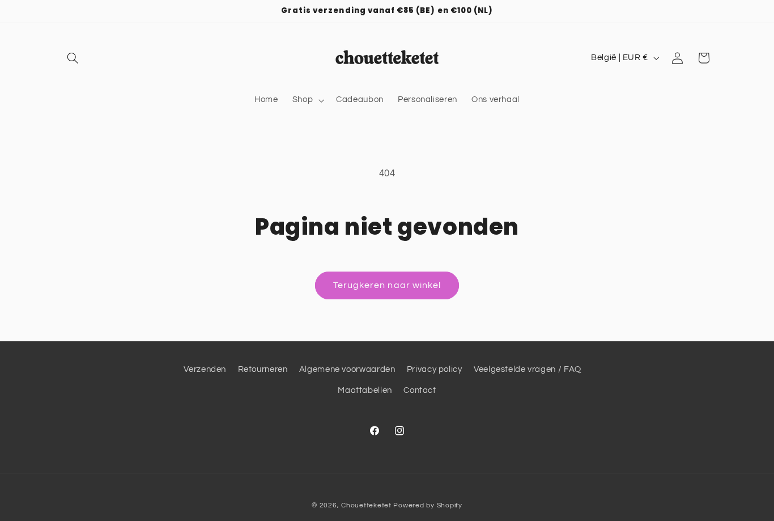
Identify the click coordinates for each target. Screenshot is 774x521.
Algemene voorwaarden (347, 369)
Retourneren (263, 369)
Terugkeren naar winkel (387, 285)
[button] (73, 58)
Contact (419, 390)
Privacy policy (434, 369)
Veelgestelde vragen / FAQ (527, 369)
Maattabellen (365, 390)
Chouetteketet (366, 505)
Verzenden (205, 369)
